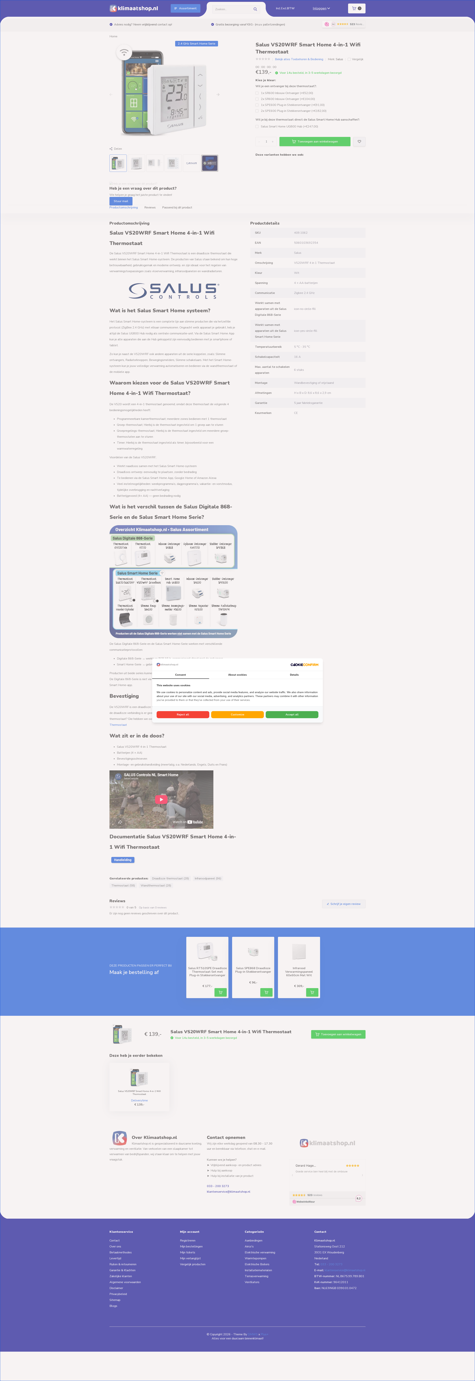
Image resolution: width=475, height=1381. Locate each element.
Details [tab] (294, 674)
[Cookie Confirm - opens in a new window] (304, 664)
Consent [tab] (180, 674)
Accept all (292, 714)
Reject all (183, 714)
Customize (237, 714)
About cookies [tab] (237, 674)
